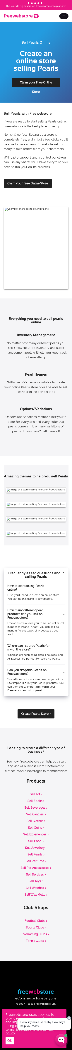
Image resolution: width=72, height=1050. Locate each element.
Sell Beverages (34, 807)
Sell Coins (35, 827)
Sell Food (35, 841)
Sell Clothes (35, 821)
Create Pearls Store (35, 713)
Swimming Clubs (35, 934)
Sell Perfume (35, 861)
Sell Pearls (35, 854)
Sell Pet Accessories (35, 867)
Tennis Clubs (35, 940)
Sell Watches (35, 887)
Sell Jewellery (35, 847)
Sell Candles (35, 814)
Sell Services (35, 874)
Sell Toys (35, 881)
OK (9, 1041)
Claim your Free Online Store (36, 84)
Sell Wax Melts (35, 894)
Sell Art (35, 794)
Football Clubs (35, 920)
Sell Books (35, 800)
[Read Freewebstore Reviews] (36, 3)
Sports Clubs (35, 927)
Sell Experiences (35, 834)
